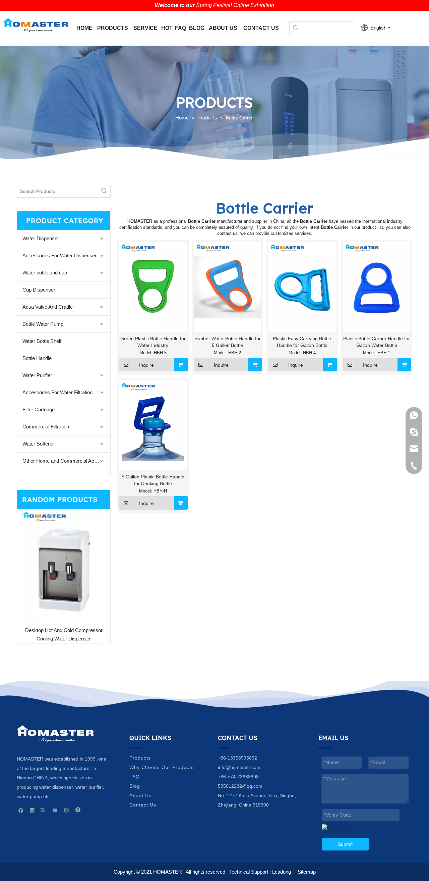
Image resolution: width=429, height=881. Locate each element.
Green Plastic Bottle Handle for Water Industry (153, 342)
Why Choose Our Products (161, 767)
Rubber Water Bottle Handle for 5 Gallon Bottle (227, 342)
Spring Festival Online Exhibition (235, 5)
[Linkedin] (32, 810)
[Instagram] (66, 810)
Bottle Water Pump (42, 324)
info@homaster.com (239, 767)
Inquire (146, 365)
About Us (140, 795)
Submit (345, 844)
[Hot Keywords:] (296, 28)
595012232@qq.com (240, 786)
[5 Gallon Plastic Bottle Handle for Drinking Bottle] (153, 424)
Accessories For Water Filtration (57, 392)
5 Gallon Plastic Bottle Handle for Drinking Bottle (153, 480)
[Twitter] (44, 810)
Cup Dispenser (38, 290)
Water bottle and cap (44, 272)
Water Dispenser (40, 238)
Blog (134, 786)
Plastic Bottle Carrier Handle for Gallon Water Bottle (376, 342)
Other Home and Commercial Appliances (66, 461)
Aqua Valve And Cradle (47, 307)
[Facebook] (21, 810)
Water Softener (38, 444)
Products (140, 758)
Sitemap (307, 872)
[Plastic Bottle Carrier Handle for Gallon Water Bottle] (377, 286)
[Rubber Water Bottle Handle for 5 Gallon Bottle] (227, 286)
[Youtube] (55, 810)
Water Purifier (37, 375)
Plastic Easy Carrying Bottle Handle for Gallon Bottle (302, 342)
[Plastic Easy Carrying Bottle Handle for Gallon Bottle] (302, 286)
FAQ (134, 776)
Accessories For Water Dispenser (59, 255)
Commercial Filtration (45, 426)
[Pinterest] (78, 810)
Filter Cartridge (38, 409)
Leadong (281, 872)
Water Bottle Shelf (41, 341)
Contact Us (142, 805)
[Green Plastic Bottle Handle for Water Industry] (153, 286)
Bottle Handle (37, 358)
